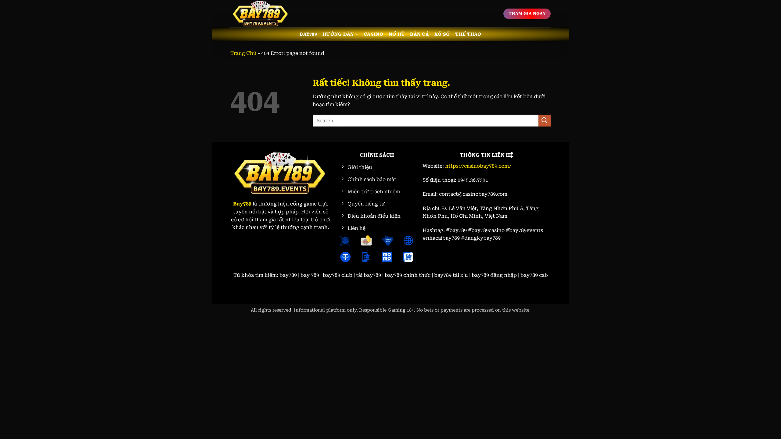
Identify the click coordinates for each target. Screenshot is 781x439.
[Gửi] (544, 121)
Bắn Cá (419, 34)
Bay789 (308, 34)
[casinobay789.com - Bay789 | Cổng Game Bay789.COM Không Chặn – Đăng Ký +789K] (260, 13)
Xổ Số (442, 34)
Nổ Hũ (397, 34)
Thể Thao (468, 34)
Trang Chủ (243, 53)
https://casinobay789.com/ (478, 166)
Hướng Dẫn (338, 34)
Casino (373, 34)
